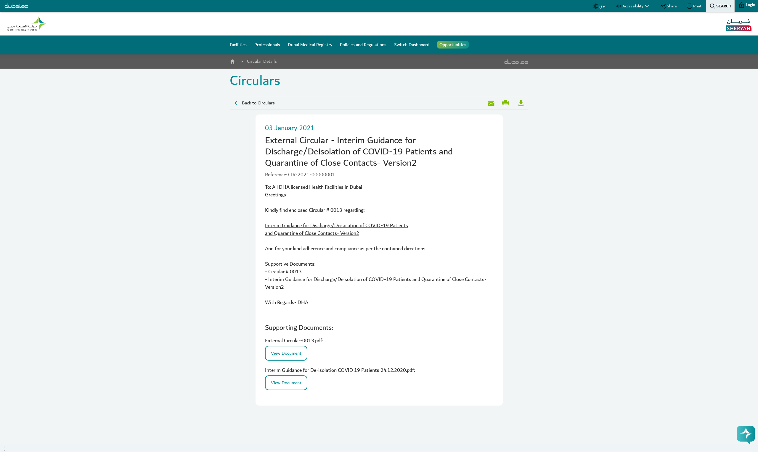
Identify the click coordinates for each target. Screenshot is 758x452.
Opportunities (452, 45)
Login (750, 4)
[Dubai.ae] (16, 6)
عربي (602, 6)
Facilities (238, 45)
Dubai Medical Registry (310, 45)
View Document (286, 353)
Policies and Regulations (363, 45)
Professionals (267, 45)
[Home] (232, 60)
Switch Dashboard (411, 45)
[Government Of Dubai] (26, 23)
